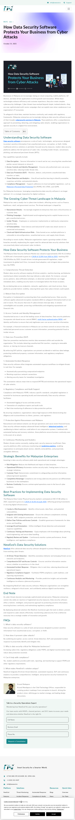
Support (68, 3)
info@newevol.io (55, 3)
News (51, 796)
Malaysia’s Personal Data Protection (20, 187)
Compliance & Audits (39, 796)
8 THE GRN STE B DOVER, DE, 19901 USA (21, 776)
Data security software (12, 141)
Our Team (65, 796)
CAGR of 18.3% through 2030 (35, 502)
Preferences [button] (60, 809)
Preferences (21, 814)
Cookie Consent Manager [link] (11, 801)
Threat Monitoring (22, 792)
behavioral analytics (56, 426)
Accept (54, 814)
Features (6, 796)
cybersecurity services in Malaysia (28, 120)
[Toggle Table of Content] (23, 131)
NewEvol (7, 548)
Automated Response (39, 792)
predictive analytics (49, 446)
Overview (65, 792)
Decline (37, 814)
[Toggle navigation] (68, 9)
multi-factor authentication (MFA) (50, 319)
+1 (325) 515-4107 (13, 780)
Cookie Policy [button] (17, 809)
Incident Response (23, 796)
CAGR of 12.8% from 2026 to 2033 (45, 256)
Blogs (51, 792)
